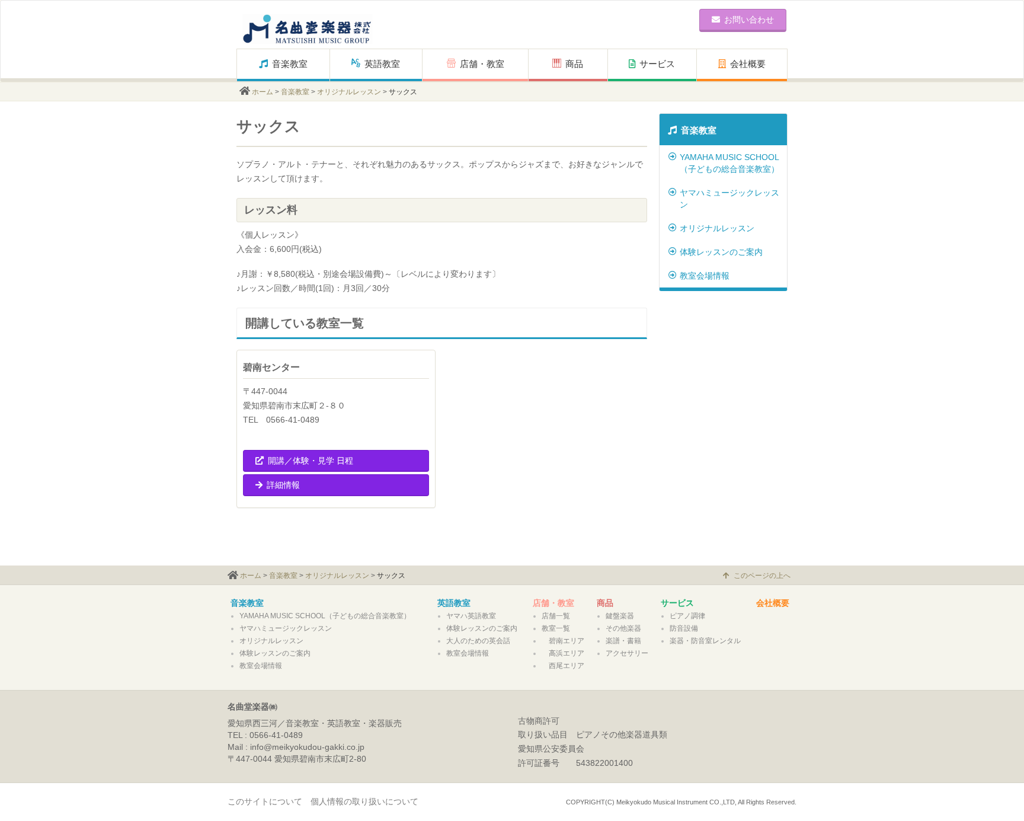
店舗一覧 (556, 616)
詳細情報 (283, 485)
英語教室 (382, 64)
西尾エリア (563, 666)
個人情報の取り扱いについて (364, 801)
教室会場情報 (704, 275)
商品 (578, 64)
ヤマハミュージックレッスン (729, 198)
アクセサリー (627, 653)
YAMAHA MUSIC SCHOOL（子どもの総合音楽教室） (729, 163)
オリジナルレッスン (349, 92)
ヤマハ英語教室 (471, 616)
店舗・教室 (482, 64)
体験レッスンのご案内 (721, 252)
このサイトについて (265, 801)
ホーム (262, 92)
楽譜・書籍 (623, 641)
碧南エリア (563, 641)
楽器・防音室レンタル (705, 641)
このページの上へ (762, 575)
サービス (657, 64)
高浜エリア (563, 653)
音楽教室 (290, 64)
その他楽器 (623, 628)
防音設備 (684, 628)
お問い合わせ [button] (749, 19)
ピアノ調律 (687, 616)
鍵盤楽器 (620, 616)
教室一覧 (556, 628)
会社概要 (748, 64)
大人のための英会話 (478, 641)
